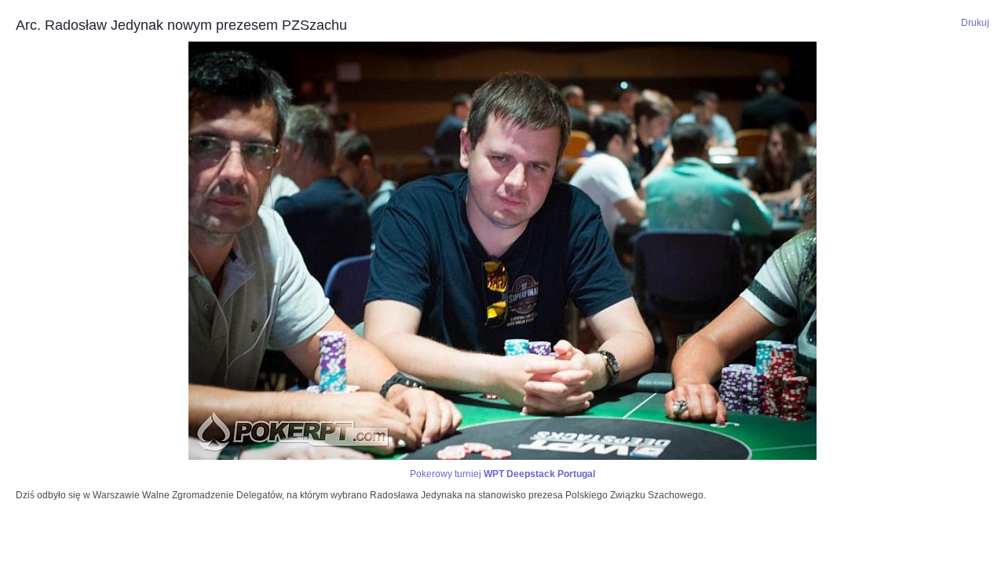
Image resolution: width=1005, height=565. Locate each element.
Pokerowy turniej (502, 473)
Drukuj (975, 22)
